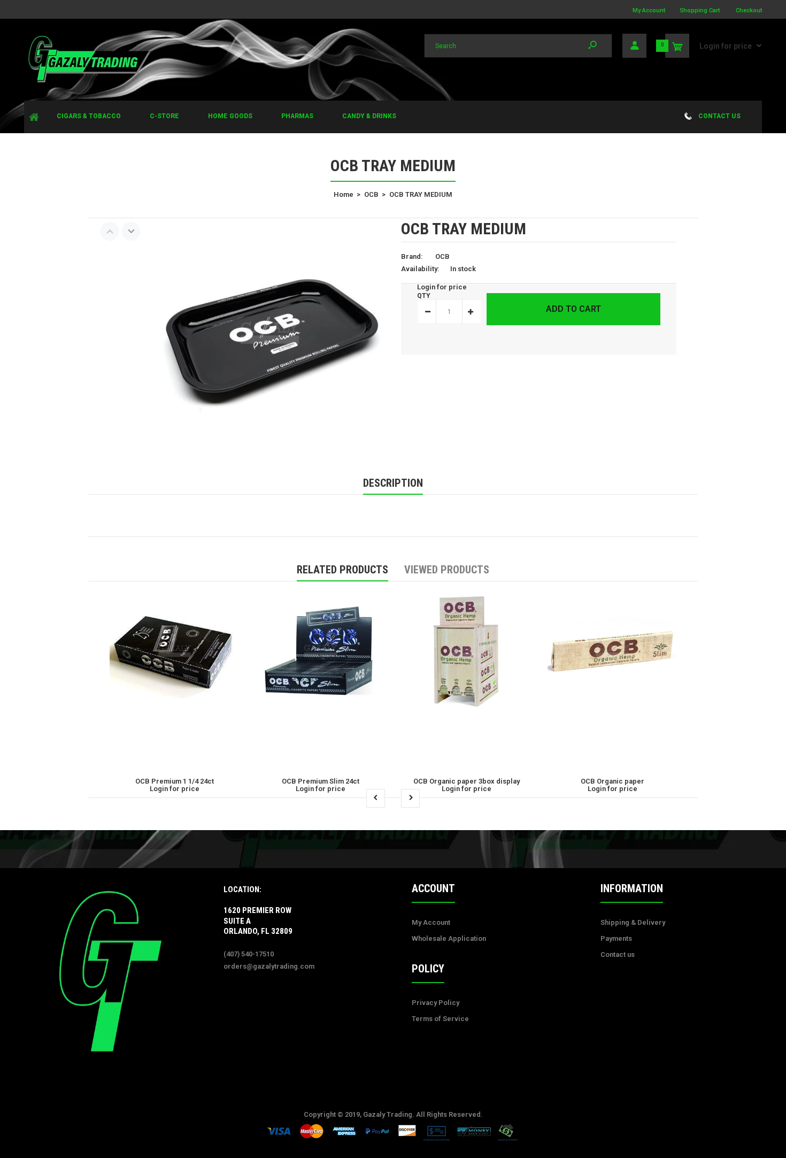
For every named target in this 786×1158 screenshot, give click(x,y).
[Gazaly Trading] (88, 81)
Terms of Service (440, 1019)
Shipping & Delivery (632, 922)
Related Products (342, 569)
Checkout (749, 10)
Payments (616, 938)
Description (393, 483)
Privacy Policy (435, 1003)
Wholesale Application (449, 938)
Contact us (617, 954)
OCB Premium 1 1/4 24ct (174, 781)
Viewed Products (446, 569)
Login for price (725, 46)
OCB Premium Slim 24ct (320, 781)
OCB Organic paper (612, 781)
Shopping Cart (700, 10)
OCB (442, 256)
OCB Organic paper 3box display (466, 781)
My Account (649, 10)
